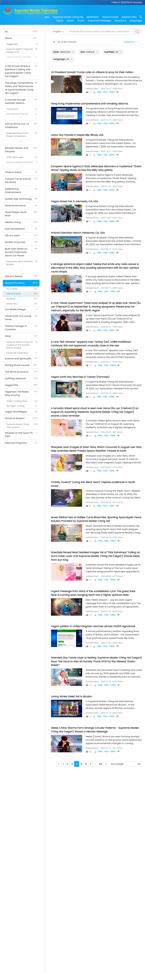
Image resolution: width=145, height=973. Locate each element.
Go (139, 764)
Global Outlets (110, 17)
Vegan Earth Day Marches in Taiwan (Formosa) (80, 377)
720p (105, 92)
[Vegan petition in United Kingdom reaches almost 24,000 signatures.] (66, 638)
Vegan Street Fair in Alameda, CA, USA (74, 201)
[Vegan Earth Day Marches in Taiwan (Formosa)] (66, 389)
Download (120, 20)
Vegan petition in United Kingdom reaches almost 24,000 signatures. (93, 626)
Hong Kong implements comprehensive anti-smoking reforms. (89, 103)
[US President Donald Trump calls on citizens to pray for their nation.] (66, 84)
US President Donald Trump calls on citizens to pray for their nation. (92, 72)
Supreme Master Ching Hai (68, 17)
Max (47, 17)
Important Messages (99, 20)
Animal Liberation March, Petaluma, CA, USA (78, 232)
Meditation (93, 17)
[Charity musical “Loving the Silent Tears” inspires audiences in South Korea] (66, 498)
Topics (59, 20)
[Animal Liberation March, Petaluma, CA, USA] (66, 244)
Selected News (92, 88)
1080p (111, 92)
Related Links (129, 17)
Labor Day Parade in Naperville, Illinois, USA (77, 135)
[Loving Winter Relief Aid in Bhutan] (66, 708)
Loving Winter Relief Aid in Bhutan (71, 696)
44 (100, 764)
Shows (70, 20)
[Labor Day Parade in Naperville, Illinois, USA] (66, 147)
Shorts (80, 20)
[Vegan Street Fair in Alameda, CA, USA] (66, 213)
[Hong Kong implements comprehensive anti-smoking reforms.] (66, 115)
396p (99, 92)
